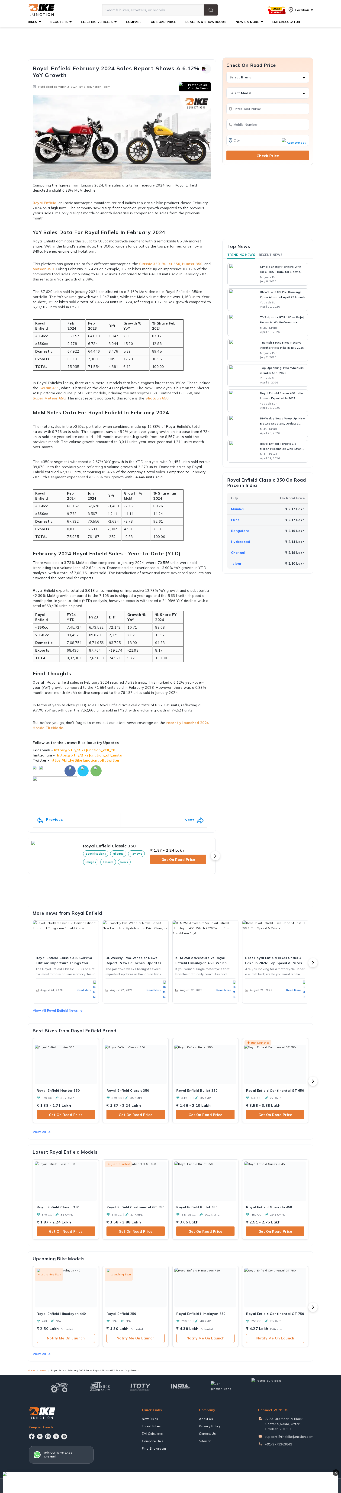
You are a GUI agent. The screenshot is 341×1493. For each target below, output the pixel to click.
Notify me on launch (66, 1338)
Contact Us (207, 1433)
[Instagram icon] (48, 1436)
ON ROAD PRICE (163, 22)
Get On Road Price (178, 859)
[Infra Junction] (180, 1386)
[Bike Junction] (41, 10)
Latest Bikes (151, 1426)
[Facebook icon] (32, 1436)
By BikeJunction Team (94, 86)
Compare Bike (153, 1441)
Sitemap (205, 1441)
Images (91, 862)
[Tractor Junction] (59, 1386)
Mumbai (237, 509)
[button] (211, 10)
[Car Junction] (221, 1386)
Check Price (268, 155)
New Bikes (150, 1419)
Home (31, 1370)
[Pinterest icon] (40, 1436)
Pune (235, 520)
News (124, 862)
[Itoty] (140, 1386)
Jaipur (236, 563)
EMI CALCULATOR (286, 22)
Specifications (96, 853)
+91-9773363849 (278, 1444)
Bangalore (240, 530)
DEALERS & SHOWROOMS (205, 22)
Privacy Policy (210, 1426)
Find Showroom (154, 1448)
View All (39, 1132)
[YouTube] (64, 1436)
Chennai (238, 552)
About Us (206, 1419)
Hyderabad (240, 541)
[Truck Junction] (100, 1386)
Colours (108, 862)
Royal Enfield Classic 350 (109, 846)
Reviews (136, 853)
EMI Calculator (153, 1433)
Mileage (118, 853)
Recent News (271, 255)
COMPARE (134, 22)
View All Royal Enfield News (55, 1010)
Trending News (241, 255)
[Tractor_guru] (271, 1386)
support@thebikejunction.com (289, 1437)
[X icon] (56, 1436)
